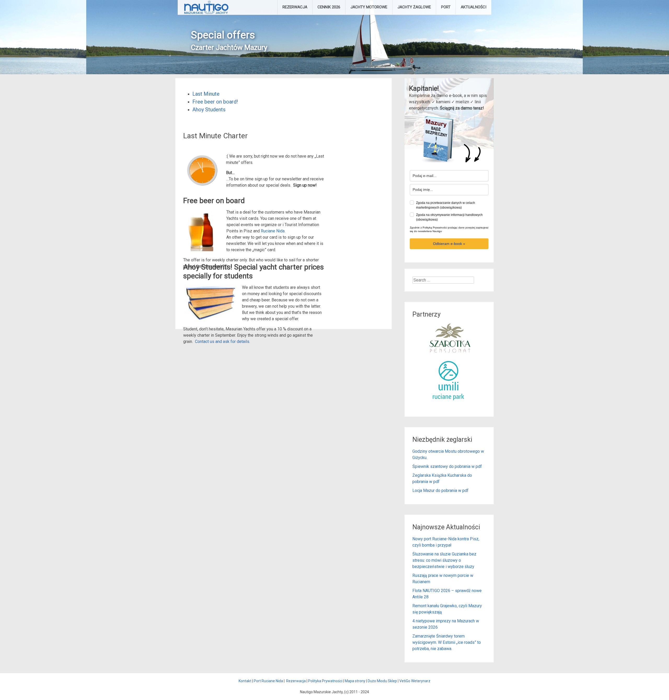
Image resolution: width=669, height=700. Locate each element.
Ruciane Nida (273, 230)
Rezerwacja (296, 681)
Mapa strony (355, 681)
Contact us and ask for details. (222, 341)
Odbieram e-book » (449, 244)
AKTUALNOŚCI (473, 7)
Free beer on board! (215, 102)
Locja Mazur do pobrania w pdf (440, 490)
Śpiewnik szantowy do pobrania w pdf (447, 466)
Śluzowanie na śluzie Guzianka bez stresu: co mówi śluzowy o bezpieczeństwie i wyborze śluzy (444, 560)
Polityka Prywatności (325, 681)
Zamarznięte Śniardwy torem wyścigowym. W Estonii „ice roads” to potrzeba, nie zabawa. (446, 642)
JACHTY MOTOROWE (368, 7)
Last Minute (206, 94)
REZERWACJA (294, 7)
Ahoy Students (209, 109)
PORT (446, 7)
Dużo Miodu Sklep (382, 681)
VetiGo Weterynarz (414, 681)
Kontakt (245, 681)
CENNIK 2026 (329, 7)
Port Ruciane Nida (268, 681)
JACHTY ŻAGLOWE (414, 7)
